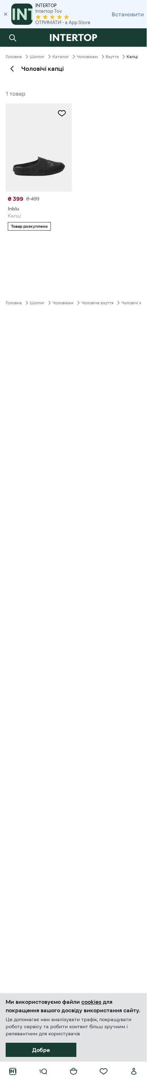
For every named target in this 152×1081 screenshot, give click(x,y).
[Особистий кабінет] (134, 1071)
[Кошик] (73, 1071)
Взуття (112, 57)
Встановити (128, 14)
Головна (14, 57)
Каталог (60, 57)
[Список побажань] (104, 1071)
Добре (41, 1050)
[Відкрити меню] (43, 1071)
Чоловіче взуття (97, 303)
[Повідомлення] (134, 37)
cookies (91, 1001)
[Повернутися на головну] (73, 37)
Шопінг (37, 57)
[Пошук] (13, 37)
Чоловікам (87, 57)
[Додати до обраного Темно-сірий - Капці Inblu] (62, 113)
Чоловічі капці (135, 303)
